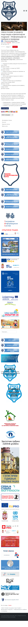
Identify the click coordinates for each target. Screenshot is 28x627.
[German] (7, 112)
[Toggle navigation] (26, 10)
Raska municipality (11, 617)
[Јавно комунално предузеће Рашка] (10, 599)
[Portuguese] (12, 112)
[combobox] (9, 332)
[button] (24, 10)
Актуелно (9, 42)
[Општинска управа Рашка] (2, 41)
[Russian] (14, 112)
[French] (4, 112)
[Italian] (9, 112)
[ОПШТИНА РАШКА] (9, 10)
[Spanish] (16, 112)
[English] (2, 112)
